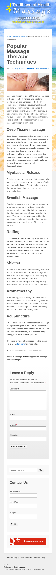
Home (9, 36)
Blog (43, 557)
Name (12, 414)
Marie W (30, 69)
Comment (14, 389)
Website (14, 435)
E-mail (13, 425)
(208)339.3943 (28, 18)
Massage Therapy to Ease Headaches (26, 350)
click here (20, 344)
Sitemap (37, 557)
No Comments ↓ (42, 69)
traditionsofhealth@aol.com (28, 21)
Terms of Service (26, 557)
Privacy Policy (12, 557)
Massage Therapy (20, 36)
